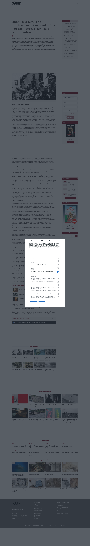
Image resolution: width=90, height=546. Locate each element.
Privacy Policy (51, 305)
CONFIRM (37, 301)
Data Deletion (39, 305)
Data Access (45, 305)
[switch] (58, 261)
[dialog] (45, 273)
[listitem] (45, 258)
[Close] (63, 241)
